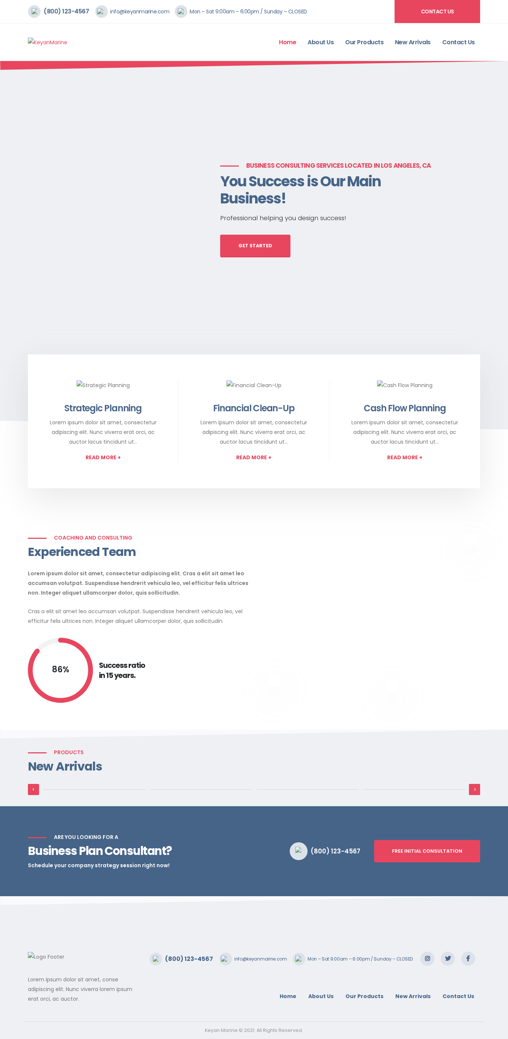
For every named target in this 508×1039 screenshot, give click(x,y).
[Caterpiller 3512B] (414, 789)
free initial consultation (427, 851)
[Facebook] (468, 959)
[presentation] (19, 245)
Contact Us (437, 11)
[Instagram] (427, 959)
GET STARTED (255, 245)
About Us (321, 42)
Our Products (364, 42)
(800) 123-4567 (66, 11)
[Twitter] (448, 959)
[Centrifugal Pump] (201, 789)
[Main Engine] (307, 789)
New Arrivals (413, 42)
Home (287, 42)
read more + (103, 457)
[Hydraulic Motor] (94, 789)
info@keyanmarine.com (139, 11)
